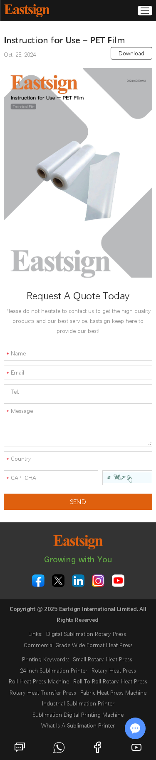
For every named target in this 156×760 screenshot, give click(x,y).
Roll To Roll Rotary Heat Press (110, 681)
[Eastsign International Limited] (27, 10)
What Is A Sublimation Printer (78, 725)
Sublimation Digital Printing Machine (78, 715)
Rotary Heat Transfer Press (43, 692)
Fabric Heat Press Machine (113, 692)
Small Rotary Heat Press (102, 659)
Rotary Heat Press (114, 670)
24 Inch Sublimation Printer (53, 670)
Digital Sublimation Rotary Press (86, 634)
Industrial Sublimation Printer (78, 703)
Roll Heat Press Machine (39, 681)
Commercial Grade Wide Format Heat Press (78, 645)
